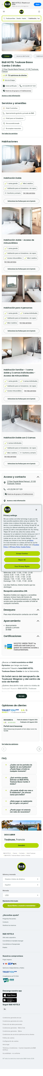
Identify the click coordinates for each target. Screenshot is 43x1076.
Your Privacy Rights (22, 566)
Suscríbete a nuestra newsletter (22, 905)
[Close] (36, 509)
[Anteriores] (4, 749)
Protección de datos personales (12, 1024)
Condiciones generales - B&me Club (14, 1028)
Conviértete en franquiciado (11, 944)
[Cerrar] (2, 4)
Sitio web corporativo (9, 937)
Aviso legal (6, 1044)
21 (37, 48)
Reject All (22, 560)
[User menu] (39, 11)
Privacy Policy (15, 547)
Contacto (5, 922)
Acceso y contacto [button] (15, 476)
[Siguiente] (39, 749)
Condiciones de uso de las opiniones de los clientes (18, 1034)
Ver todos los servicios (10, 133)
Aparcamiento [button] (12, 620)
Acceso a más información (11, 96)
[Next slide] (38, 160)
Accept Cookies (22, 553)
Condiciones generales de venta (12, 1021)
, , (20, 70)
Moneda (6, 890)
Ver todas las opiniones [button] (10, 744)
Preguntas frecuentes (9, 919)
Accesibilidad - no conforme (11, 1053)
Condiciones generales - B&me (12, 1031)
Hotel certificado (11, 86)
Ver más (21, 696)
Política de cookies (8, 1038)
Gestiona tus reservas (9, 925)
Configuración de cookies (10, 1041)
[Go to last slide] (4, 160)
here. (32, 540)
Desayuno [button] (9, 609)
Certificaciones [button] (12, 636)
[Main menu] (4, 11)
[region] (21, 537)
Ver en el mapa (10, 80)
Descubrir (21, 845)
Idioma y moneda (9, 874)
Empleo (5, 947)
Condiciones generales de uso (12, 1017)
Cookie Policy (25, 547)
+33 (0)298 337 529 (29, 86)
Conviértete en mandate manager (13, 941)
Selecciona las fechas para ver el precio (21, 201)
